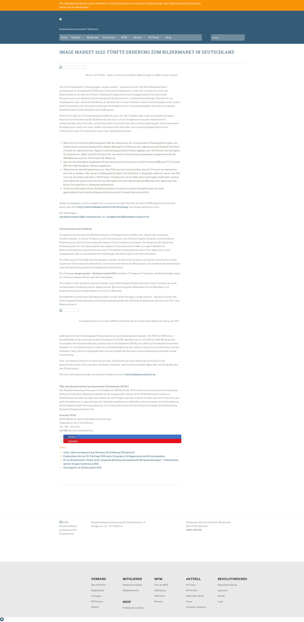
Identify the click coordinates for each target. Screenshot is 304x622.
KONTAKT (81, 558)
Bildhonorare (160, 590)
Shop (168, 37)
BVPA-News (191, 590)
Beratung (158, 601)
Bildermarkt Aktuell (195, 596)
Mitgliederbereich (131, 590)
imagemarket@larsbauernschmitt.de (128, 216)
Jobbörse (95, 607)
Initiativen (108, 37)
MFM (124, 37)
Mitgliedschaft (97, 590)
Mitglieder (93, 37)
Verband (75, 37)
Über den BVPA (98, 585)
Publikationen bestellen (133, 608)
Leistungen (96, 596)
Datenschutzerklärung (227, 585)
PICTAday (153, 37)
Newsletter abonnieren (196, 607)
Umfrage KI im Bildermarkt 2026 (82, 467)
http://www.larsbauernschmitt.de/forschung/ (103, 206)
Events (189, 601)
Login (220, 601)
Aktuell (137, 37)
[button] (69, 436)
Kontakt (221, 596)
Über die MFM (161, 585)
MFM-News (159, 596)
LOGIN (69, 558)
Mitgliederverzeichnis (132, 585)
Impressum (223, 590)
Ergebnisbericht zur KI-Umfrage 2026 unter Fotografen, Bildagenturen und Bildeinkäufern (114, 456)
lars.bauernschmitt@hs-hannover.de (80, 216)
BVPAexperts (97, 601)
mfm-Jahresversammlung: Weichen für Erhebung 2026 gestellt (99, 452)
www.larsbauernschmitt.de (140, 374)
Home (64, 37)
